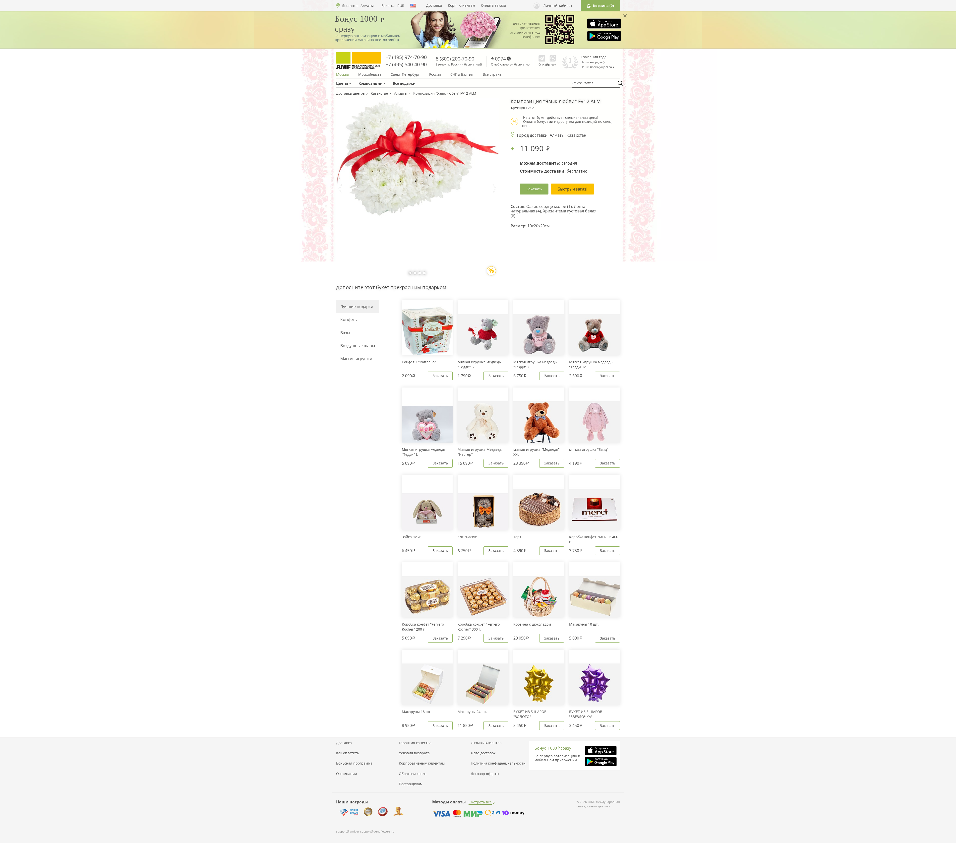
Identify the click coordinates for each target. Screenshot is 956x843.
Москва (342, 74)
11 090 (532, 148)
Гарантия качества (415, 743)
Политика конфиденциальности (498, 763)
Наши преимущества (597, 67)
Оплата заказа (493, 5)
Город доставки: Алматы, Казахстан (551, 135)
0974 (500, 58)
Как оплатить (347, 753)
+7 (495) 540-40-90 (406, 64)
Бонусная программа (354, 763)
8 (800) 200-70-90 (455, 58)
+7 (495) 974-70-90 (406, 57)
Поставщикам (410, 784)
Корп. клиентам (461, 5)
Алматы (367, 5)
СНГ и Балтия (461, 74)
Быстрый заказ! (572, 189)
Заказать (534, 189)
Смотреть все (480, 802)
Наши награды (592, 62)
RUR (400, 6)
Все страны (492, 74)
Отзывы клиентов (486, 743)
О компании (346, 774)
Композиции (370, 83)
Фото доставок (483, 753)
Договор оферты (485, 774)
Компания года (593, 57)
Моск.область (369, 74)
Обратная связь (412, 774)
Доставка (434, 5)
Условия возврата (414, 753)
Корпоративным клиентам (422, 763)
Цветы (342, 83)
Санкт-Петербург (405, 74)
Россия (435, 74)
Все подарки (404, 83)
